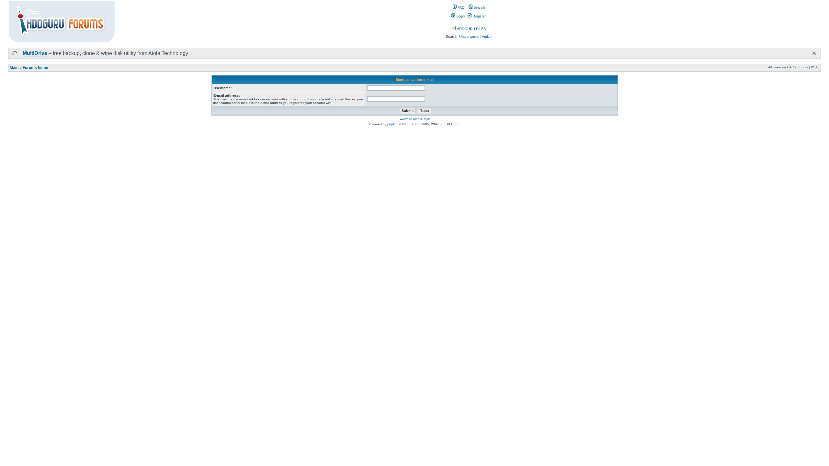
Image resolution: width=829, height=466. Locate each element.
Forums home (35, 67)
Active (487, 37)
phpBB (392, 124)
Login (460, 16)
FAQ (461, 7)
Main (14, 67)
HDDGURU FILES (471, 29)
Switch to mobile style (415, 119)
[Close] (814, 53)
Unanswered (469, 37)
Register (478, 16)
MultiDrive (35, 53)
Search (478, 7)
